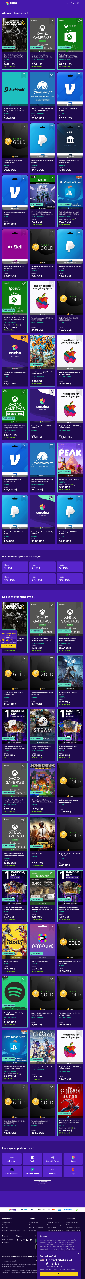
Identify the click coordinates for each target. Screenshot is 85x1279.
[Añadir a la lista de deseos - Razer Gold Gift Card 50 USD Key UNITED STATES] (23, 1087)
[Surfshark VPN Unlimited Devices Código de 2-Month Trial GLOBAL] (15, 86)
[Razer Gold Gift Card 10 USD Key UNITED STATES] (42, 990)
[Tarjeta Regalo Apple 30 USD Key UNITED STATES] (70, 403)
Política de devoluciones (55, 1230)
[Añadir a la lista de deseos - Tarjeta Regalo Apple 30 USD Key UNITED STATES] (79, 392)
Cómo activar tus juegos (54, 1225)
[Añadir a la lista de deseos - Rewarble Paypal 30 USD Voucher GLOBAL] (51, 126)
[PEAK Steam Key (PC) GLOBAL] (70, 457)
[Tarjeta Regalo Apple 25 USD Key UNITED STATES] (42, 295)
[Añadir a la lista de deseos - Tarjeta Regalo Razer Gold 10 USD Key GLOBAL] (51, 232)
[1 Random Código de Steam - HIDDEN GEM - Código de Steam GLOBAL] (70, 885)
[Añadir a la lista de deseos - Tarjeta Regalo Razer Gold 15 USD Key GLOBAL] (79, 927)
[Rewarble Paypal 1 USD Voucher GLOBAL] (15, 509)
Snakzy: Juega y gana (73, 1230)
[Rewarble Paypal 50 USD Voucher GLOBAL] (70, 509)
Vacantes (5, 1227)
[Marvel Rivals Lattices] (14, 938)
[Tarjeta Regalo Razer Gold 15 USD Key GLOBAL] (70, 938)
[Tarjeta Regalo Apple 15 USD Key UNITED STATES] (70, 349)
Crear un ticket (51, 1227)
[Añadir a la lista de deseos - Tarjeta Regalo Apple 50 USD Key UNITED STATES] (79, 1033)
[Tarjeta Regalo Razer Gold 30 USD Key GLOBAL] (15, 137)
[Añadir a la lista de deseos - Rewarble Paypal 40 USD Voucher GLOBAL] (79, 232)
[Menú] (3, 3)
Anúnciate (5, 1242)
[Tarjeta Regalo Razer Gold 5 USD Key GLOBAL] (70, 831)
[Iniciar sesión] (82, 3)
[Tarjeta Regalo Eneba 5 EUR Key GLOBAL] (42, 403)
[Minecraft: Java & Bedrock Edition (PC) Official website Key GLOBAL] (42, 777)
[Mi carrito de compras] (77, 3)
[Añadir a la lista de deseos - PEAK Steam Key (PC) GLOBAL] (79, 446)
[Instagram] (24, 1239)
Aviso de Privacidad (24, 1272)
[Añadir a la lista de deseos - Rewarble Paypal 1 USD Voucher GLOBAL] (23, 498)
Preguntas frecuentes (53, 1222)
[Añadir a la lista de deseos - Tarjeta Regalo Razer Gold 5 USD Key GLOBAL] (79, 820)
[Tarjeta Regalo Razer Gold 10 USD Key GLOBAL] (42, 243)
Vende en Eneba (7, 1239)
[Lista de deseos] (72, 3)
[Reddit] (31, 1239)
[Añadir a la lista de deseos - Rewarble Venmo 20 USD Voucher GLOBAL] (79, 75)
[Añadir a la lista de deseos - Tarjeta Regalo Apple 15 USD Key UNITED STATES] (79, 338)
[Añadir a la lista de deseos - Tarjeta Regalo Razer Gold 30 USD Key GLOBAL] (23, 126)
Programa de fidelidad (36, 1227)
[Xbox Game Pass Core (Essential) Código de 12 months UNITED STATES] (14, 403)
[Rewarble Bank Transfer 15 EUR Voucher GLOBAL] (70, 137)
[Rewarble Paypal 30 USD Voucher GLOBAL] (42, 137)
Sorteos (68, 1225)
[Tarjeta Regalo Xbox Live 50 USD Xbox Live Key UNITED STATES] (14, 295)
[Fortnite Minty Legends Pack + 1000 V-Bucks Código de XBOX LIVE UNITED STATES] (42, 189)
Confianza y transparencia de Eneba (13, 1230)
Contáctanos (6, 1225)
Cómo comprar (34, 1222)
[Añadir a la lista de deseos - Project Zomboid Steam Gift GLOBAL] (79, 659)
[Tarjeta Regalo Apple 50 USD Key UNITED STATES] (70, 1044)
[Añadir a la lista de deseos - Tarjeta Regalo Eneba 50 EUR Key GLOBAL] (23, 338)
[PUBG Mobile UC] (42, 831)
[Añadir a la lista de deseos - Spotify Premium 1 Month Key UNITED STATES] (23, 979)
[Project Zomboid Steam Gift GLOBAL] (70, 670)
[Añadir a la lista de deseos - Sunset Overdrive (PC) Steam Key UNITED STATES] (51, 338)
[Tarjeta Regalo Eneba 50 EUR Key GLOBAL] (15, 349)
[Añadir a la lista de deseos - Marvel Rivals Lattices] (23, 927)
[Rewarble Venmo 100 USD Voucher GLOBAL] (15, 457)
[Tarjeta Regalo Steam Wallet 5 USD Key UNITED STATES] (42, 723)
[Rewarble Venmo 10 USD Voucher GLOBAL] (15, 189)
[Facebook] (17, 1239)
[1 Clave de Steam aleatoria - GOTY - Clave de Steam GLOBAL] (14, 885)
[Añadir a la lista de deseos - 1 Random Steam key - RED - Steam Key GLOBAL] (79, 712)
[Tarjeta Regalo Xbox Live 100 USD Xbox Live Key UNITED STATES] (70, 32)
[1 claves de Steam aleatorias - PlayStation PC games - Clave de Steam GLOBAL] (14, 723)
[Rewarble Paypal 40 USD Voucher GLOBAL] (70, 243)
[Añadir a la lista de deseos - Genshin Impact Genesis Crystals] (51, 1033)
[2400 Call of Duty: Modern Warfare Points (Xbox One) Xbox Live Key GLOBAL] (42, 885)
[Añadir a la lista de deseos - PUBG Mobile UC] (51, 820)
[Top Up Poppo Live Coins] (42, 938)
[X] (21, 1239)
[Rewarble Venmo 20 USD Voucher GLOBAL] (70, 86)
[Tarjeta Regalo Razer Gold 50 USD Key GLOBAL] (70, 295)
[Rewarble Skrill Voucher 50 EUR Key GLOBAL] (15, 243)
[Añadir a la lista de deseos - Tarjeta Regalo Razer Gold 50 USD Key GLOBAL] (79, 284)
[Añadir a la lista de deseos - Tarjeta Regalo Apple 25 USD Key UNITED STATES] (51, 284)
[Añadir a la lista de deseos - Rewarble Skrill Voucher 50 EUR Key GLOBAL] (23, 232)
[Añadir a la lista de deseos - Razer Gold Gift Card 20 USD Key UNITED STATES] (79, 979)
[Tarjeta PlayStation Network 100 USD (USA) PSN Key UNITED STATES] (70, 189)
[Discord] (27, 1239)
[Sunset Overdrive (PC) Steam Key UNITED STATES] (42, 349)
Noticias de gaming (72, 1222)
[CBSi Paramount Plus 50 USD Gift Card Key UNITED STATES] (42, 457)
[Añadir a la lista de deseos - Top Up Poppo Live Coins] (51, 927)
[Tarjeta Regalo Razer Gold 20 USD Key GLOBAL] (15, 670)
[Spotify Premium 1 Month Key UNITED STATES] (14, 990)
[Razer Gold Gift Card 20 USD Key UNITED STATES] (70, 990)
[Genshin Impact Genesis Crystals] (42, 1044)
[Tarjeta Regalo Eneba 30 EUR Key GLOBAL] (42, 509)
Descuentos (32, 1230)
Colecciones (33, 1225)
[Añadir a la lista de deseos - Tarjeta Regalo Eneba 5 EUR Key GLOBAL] (51, 392)
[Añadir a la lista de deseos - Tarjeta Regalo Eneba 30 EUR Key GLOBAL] (51, 498)
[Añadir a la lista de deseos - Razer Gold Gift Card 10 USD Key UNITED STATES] (51, 979)
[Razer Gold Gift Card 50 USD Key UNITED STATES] (15, 1098)
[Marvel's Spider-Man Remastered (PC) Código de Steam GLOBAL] (70, 1098)
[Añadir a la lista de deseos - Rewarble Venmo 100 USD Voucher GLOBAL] (23, 446)
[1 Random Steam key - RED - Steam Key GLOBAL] (70, 723)
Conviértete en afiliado (73, 1227)
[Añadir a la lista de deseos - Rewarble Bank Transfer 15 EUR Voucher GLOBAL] (79, 126)
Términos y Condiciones (10, 1272)
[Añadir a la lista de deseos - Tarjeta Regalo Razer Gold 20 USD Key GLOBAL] (23, 659)
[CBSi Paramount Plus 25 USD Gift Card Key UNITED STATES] (42, 86)
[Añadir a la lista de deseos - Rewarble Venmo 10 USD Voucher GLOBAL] (23, 178)
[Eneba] (11, 3)
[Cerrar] (78, 1253)
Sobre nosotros (7, 1222)
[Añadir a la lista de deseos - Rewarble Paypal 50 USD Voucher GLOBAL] (79, 498)
